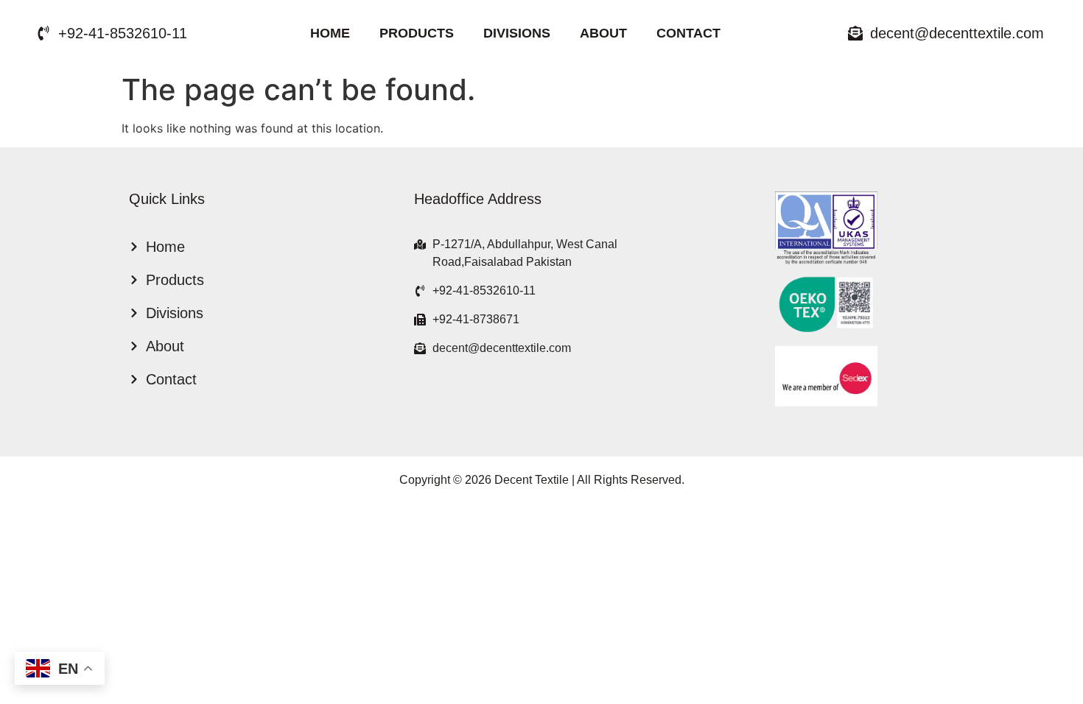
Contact (688, 33)
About (603, 33)
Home (330, 33)
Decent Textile (531, 480)
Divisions (516, 33)
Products (416, 33)
